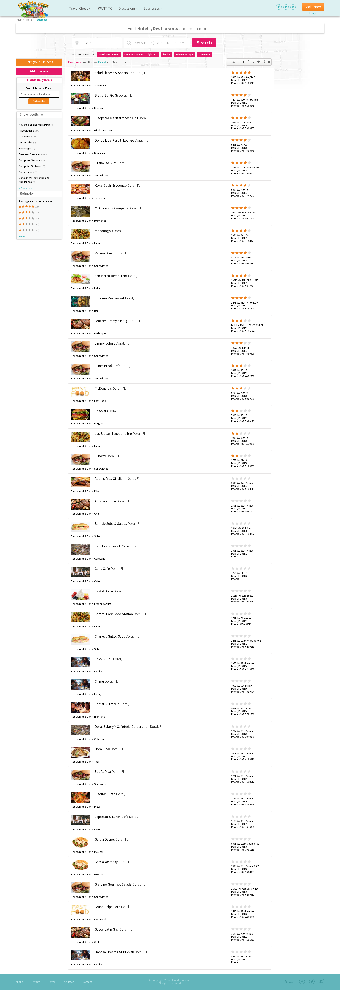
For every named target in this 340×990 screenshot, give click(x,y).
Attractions (26, 136)
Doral (29, 19)
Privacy (35, 982)
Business (42, 19)
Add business (38, 71)
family (166, 54)
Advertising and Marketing (34, 124)
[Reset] (268, 62)
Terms (51, 982)
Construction (27, 172)
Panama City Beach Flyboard (140, 54)
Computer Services (30, 160)
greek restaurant (109, 54)
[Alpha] (263, 62)
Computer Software (30, 166)
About (19, 982)
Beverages (25, 148)
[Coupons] (248, 62)
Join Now (313, 6)
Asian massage (184, 54)
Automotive (26, 142)
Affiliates (69, 982)
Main (19, 19)
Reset (22, 236)
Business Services (30, 154)
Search (204, 42)
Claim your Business (39, 62)
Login (313, 13)
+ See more (25, 188)
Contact (87, 982)
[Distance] (253, 62)
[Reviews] (258, 62)
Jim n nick (204, 54)
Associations (27, 130)
